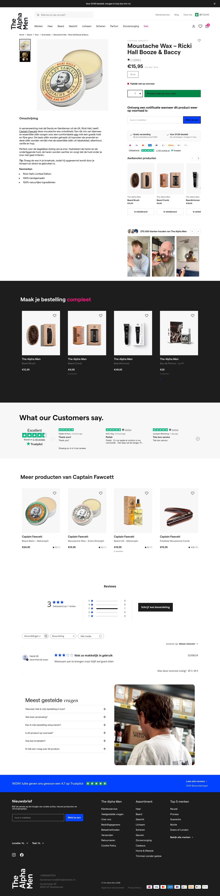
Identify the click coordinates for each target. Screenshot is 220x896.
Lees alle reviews (195, 781)
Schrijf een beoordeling (155, 607)
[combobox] (63, 636)
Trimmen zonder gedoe (148, 856)
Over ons (106, 819)
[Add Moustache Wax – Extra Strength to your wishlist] (101, 493)
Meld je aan (192, 120)
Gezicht (140, 819)
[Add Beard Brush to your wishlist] (55, 315)
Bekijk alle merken (180, 837)
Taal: (35, 843)
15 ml (132, 74)
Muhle (173, 825)
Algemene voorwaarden (112, 888)
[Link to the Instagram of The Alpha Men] (14, 855)
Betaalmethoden (110, 830)
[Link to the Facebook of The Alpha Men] (22, 855)
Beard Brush (133, 200)
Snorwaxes (46, 35)
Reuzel (174, 809)
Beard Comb (163, 200)
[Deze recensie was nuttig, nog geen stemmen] (189, 670)
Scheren (140, 830)
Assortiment (144, 801)
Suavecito (175, 819)
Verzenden (107, 835)
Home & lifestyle (144, 851)
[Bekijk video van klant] (138, 256)
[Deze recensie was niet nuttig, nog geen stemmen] (195, 670)
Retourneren (108, 840)
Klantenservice (109, 809)
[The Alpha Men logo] (19, 21)
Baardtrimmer (193, 200)
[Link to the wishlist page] (200, 26)
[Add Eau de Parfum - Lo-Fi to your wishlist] (193, 315)
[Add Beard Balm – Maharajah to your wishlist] (55, 493)
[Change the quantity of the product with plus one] (140, 94)
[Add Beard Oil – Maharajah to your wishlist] (147, 493)
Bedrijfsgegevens (110, 825)
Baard (29, 35)
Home (21, 35)
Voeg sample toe (170, 379)
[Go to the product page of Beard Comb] (170, 179)
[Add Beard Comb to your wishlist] (101, 315)
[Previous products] (192, 158)
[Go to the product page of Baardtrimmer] (199, 179)
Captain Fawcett (28, 131)
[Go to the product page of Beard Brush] (140, 179)
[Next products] (198, 158)
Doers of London (179, 830)
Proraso (174, 814)
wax (76, 134)
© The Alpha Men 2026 (110, 883)
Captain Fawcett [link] (138, 41)
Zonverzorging (144, 840)
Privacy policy (134, 888)
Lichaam (140, 825)
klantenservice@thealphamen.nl (57, 880)
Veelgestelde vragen (112, 814)
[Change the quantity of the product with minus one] (130, 94)
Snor (37, 35)
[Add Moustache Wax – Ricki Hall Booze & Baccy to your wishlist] (199, 40)
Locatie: (17, 843)
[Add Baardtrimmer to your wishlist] (147, 315)
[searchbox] (32, 636)
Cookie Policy (108, 845)
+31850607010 (48, 875)
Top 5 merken (179, 801)
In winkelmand (140, 212)
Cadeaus (140, 845)
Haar (138, 809)
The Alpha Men (111, 801)
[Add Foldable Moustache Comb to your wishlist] (193, 493)
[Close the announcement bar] (214, 3)
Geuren (140, 835)
